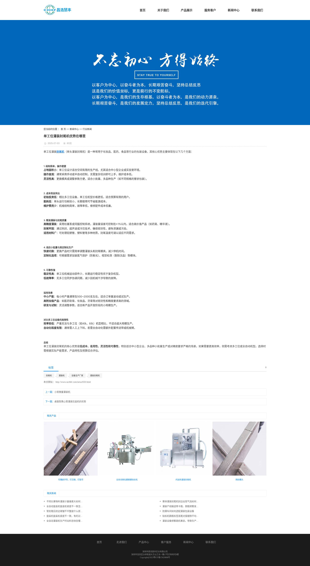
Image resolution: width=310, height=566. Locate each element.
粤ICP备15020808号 (161, 557)
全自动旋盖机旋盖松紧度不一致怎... (64, 506)
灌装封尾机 (95, 375)
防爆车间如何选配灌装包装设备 (178, 511)
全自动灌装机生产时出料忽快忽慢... (64, 521)
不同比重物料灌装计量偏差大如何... (64, 501)
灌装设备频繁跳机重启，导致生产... (180, 521)
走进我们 (121, 542)
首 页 (63, 129)
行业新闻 (87, 129)
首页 (142, 10)
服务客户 (210, 10)
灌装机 (62, 375)
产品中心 (144, 542)
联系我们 (257, 10)
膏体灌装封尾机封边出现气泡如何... (180, 501)
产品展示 (186, 10)
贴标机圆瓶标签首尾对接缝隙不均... (180, 516)
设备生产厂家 (77, 375)
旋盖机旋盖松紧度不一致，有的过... (64, 516)
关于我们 (163, 10)
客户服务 (166, 542)
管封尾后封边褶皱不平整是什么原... (64, 511)
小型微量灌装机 (62, 392)
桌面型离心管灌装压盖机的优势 (70, 401)
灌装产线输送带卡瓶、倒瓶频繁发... (180, 506)
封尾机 (49, 375)
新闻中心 (233, 10)
